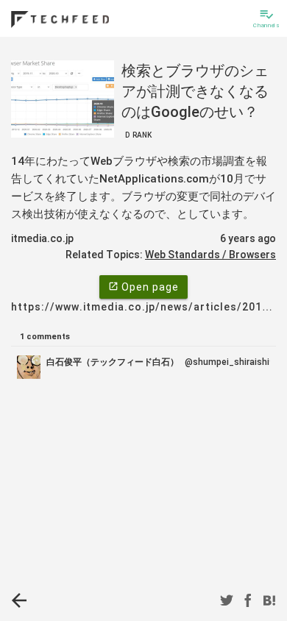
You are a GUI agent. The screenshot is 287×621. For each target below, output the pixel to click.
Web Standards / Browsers (210, 254)
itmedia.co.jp (42, 238)
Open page (143, 287)
